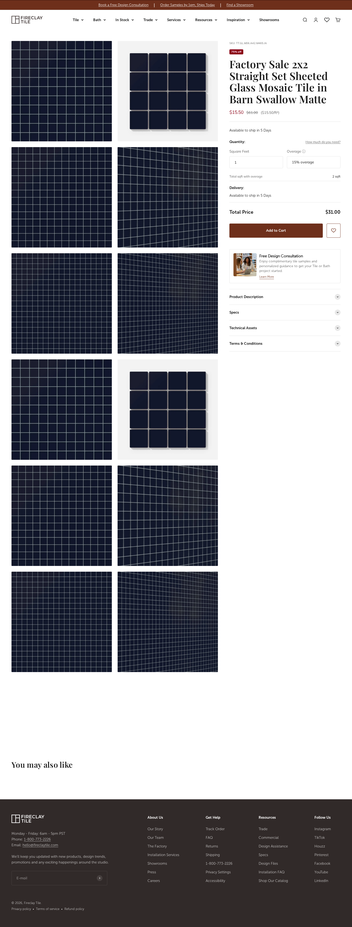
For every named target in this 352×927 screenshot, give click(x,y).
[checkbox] (334, 230)
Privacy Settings (218, 872)
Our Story (155, 829)
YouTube (321, 872)
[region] (176, 5)
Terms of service (47, 909)
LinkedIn (321, 881)
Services (174, 20)
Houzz (319, 846)
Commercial (269, 837)
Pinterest (321, 855)
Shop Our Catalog (273, 881)
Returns (212, 846)
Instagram (322, 829)
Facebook (322, 863)
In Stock (122, 20)
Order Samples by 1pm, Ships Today (187, 5)
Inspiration (236, 20)
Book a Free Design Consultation (123, 5)
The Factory (157, 846)
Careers (154, 881)
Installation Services (163, 855)
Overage (296, 151)
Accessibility (215, 881)
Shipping (213, 855)
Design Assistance (273, 846)
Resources (203, 20)
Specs (263, 855)
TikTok (319, 837)
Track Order (215, 829)
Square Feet (239, 151)
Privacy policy (21, 909)
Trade (148, 20)
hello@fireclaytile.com (40, 845)
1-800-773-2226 (37, 839)
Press (152, 872)
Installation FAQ (272, 872)
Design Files (268, 863)
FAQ (209, 837)
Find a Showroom (240, 5)
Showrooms (269, 20)
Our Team (156, 837)
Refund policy (74, 909)
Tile (76, 20)
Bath (97, 20)
